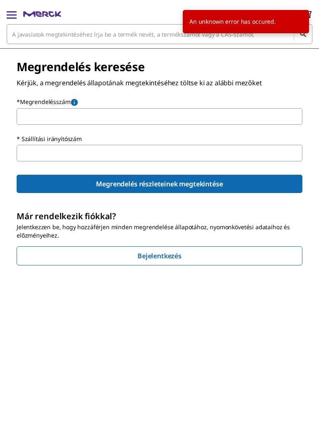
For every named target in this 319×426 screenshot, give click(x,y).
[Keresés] (303, 34)
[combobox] (159, 34)
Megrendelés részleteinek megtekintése (159, 183)
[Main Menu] (12, 14)
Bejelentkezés (159, 255)
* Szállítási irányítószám (49, 139)
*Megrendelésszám (43, 102)
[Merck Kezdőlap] (42, 14)
